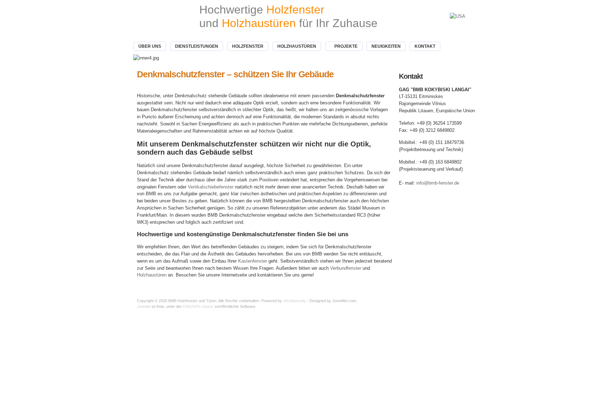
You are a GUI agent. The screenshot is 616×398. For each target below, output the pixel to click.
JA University (294, 301)
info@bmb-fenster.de (437, 183)
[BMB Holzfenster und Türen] (152, 21)
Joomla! (143, 306)
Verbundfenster (345, 268)
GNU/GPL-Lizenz (198, 306)
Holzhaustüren (151, 275)
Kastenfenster (252, 261)
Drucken (388, 84)
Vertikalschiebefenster (210, 187)
